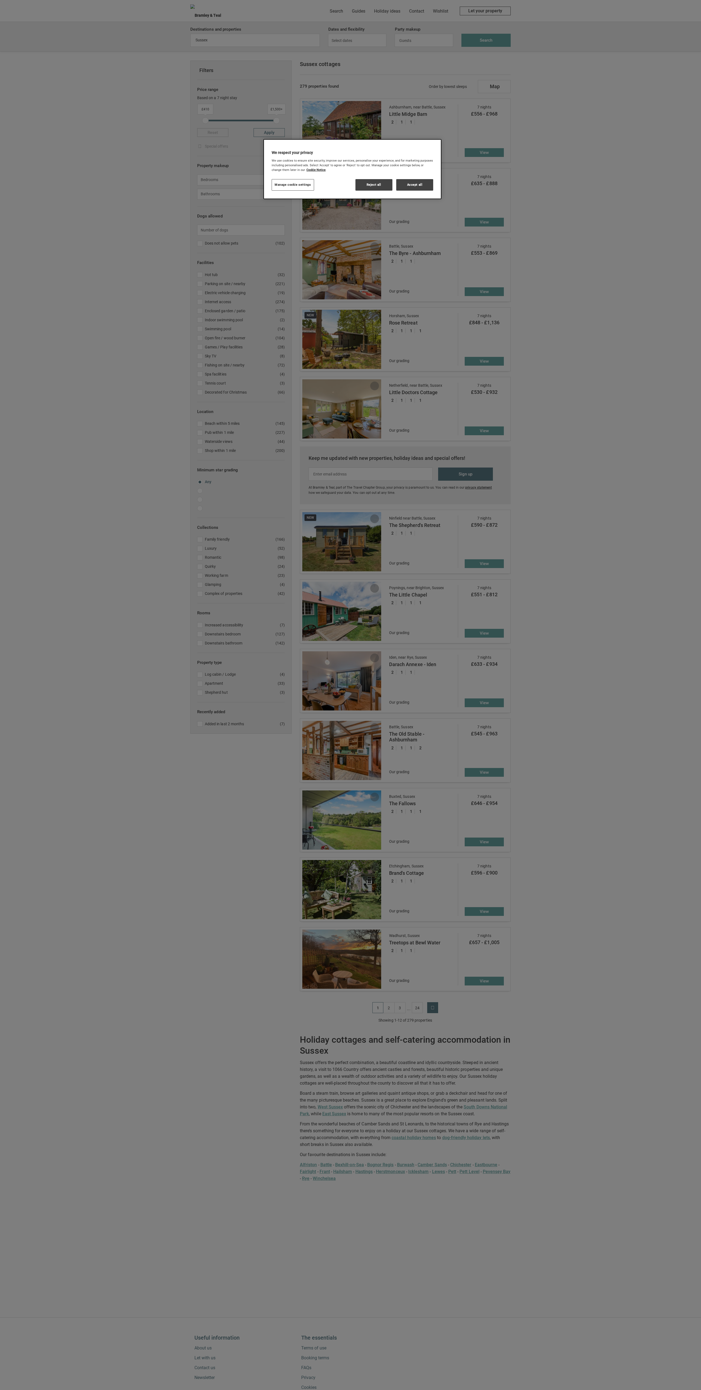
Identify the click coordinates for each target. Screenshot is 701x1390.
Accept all (415, 184)
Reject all (374, 184)
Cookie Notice (316, 169)
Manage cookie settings (293, 184)
